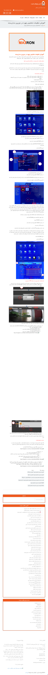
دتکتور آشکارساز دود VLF (36, 533)
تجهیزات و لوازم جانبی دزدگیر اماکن (35, 557)
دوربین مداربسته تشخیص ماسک (35, 540)
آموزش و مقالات (30, 472)
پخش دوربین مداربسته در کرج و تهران (34, 514)
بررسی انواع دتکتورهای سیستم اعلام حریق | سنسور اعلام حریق (31, 568)
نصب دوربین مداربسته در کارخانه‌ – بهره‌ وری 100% (32, 510)
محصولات (40, 17)
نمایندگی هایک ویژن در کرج (36, 554)
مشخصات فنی (38, 624)
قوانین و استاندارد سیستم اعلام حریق (35, 573)
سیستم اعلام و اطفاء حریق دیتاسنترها (35, 536)
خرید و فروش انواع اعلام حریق (36, 521)
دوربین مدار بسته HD (37, 587)
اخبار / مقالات (27, 17)
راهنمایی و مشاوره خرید (37, 613)
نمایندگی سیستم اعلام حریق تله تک (35, 531)
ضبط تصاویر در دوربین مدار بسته (35, 592)
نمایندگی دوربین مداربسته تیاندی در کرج (34, 543)
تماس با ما (21, 17)
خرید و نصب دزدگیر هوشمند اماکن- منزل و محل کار (32, 508)
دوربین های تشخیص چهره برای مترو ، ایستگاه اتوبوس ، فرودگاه (33, 477)
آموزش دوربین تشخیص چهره (39, 472)
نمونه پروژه (39, 627)
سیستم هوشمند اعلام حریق (36, 566)
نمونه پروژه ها (32, 17)
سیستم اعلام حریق (38, 575)
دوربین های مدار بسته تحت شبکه (35, 585)
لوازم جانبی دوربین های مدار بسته (35, 622)
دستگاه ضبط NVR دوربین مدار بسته (35, 582)
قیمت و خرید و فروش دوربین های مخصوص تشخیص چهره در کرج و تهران (31, 480)
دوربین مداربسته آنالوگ (37, 589)
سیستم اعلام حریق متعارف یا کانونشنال (34, 564)
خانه (44, 17)
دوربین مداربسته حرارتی (37, 538)
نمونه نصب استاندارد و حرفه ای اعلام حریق (34, 522)
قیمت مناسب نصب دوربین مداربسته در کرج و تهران (32, 552)
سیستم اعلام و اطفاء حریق (37, 617)
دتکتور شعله (39, 535)
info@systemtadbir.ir (19, 10)
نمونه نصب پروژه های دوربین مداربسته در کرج (33, 524)
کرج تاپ (26, 672)
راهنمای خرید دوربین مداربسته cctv (35, 519)
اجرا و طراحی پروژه (38, 608)
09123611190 (8, 10)
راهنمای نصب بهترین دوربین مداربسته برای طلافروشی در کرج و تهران (28, 512)
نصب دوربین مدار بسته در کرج (36, 517)
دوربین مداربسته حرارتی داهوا (36, 529)
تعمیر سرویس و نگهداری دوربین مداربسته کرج (33, 528)
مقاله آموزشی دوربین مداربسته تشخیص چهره (36, 485)
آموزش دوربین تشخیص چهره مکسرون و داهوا (36, 474)
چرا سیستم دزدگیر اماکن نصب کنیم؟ (35, 561)
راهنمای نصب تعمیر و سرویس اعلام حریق (34, 515)
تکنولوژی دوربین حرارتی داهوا (36, 549)
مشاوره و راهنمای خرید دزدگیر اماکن (35, 559)
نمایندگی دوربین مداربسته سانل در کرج (34, 545)
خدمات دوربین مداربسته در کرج (36, 550)
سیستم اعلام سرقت (37, 615)
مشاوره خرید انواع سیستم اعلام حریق (35, 571)
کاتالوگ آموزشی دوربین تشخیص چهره (37, 482)
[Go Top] (47, 674)
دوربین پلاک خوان (38, 526)
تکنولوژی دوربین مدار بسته (36, 594)
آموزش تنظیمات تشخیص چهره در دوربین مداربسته (29, 54)
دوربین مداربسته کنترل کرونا (36, 547)
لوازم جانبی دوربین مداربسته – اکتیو (35, 578)
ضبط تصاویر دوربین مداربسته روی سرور (34, 580)
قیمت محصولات (38, 620)
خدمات (37, 17)
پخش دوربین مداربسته (37, 610)
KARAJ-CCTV (38, 603)
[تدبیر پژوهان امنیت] (24, 4)
